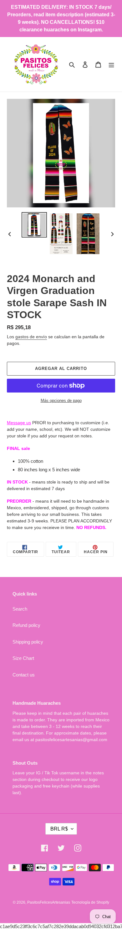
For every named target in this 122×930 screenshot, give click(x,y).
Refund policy (26, 625)
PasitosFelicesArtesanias (48, 902)
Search (20, 609)
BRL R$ (59, 828)
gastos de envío (31, 336)
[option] (34, 225)
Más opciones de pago (61, 400)
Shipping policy (28, 641)
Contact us (24, 674)
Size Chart (23, 658)
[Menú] (111, 64)
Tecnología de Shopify (90, 902)
